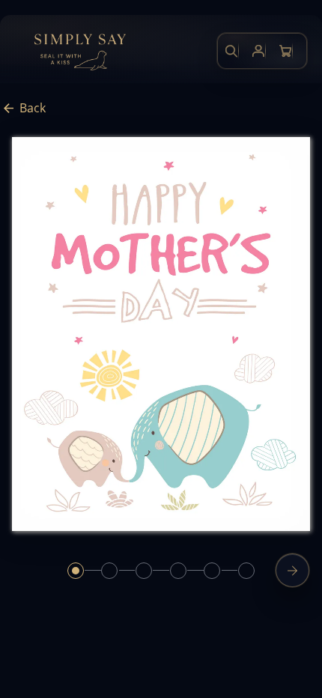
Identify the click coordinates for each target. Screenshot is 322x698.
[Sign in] (258, 51)
